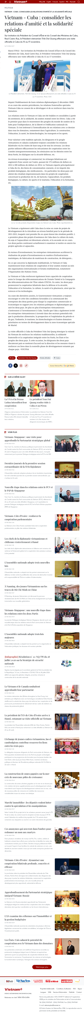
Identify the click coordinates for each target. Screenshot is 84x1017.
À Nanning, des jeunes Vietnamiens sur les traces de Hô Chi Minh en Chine (26, 588)
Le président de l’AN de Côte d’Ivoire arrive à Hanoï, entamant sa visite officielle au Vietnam (28, 717)
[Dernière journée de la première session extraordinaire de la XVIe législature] (67, 470)
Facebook (10, 365)
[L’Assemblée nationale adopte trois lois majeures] (67, 640)
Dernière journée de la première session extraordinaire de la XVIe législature (25, 465)
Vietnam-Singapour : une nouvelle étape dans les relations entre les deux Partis (28, 612)
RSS (74, 989)
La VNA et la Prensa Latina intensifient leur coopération (16, 402)
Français (55, 2)
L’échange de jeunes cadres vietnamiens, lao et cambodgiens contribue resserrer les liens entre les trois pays (28, 742)
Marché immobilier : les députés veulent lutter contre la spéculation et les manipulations (28, 804)
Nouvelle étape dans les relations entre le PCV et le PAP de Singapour (29, 489)
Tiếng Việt (42, 2)
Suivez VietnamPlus (56, 366)
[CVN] (27, 981)
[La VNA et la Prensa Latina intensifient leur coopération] (17, 388)
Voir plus (12, 432)
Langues (43, 992)
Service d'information (60, 992)
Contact (79, 992)
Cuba (58, 358)
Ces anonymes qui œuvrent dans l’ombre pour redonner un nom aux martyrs (28, 830)
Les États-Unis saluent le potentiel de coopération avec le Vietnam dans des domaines (29, 941)
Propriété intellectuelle (47, 989)
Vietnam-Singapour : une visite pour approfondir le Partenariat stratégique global (27, 438)
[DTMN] (41, 981)
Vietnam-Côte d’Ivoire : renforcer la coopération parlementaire (23, 517)
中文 (67, 1)
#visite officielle (45, 358)
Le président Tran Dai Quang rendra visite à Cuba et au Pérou (40, 402)
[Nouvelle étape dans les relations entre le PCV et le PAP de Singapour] (67, 493)
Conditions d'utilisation (63, 989)
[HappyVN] (70, 981)
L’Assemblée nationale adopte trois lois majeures (24, 635)
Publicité (71, 992)
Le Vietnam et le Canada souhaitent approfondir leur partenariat (22, 688)
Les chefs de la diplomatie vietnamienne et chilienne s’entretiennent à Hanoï (26, 540)
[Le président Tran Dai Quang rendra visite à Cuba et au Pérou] (42, 388)
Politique (9, 8)
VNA (49, 992)
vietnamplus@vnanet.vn (52, 1005)
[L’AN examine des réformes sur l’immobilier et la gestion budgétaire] (67, 922)
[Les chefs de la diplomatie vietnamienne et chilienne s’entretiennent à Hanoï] (67, 545)
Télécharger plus (42, 967)
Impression (21, 365)
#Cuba (12, 358)
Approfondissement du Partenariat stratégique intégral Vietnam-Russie (28, 894)
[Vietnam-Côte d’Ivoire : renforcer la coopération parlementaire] (67, 522)
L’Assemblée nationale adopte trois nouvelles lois (27, 564)
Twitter (16, 365)
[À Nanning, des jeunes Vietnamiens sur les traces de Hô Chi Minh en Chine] (67, 593)
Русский (72, 2)
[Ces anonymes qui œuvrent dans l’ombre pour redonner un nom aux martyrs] (67, 835)
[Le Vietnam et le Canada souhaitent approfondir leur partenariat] (67, 693)
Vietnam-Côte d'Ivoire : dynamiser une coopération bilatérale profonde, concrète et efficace (27, 863)
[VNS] (13, 981)
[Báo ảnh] (56, 981)
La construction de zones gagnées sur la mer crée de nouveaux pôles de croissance (27, 775)
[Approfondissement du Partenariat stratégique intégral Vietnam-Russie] (67, 899)
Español (61, 2)
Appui (80, 989)
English (49, 2)
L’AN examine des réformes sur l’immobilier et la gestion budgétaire (28, 918)
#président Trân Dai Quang (27, 358)
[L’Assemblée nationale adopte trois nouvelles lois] (67, 569)
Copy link (26, 365)
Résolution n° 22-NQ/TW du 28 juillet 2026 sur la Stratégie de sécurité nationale (27, 660)
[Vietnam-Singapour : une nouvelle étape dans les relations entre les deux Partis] (67, 617)
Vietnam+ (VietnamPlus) (21, 1)
